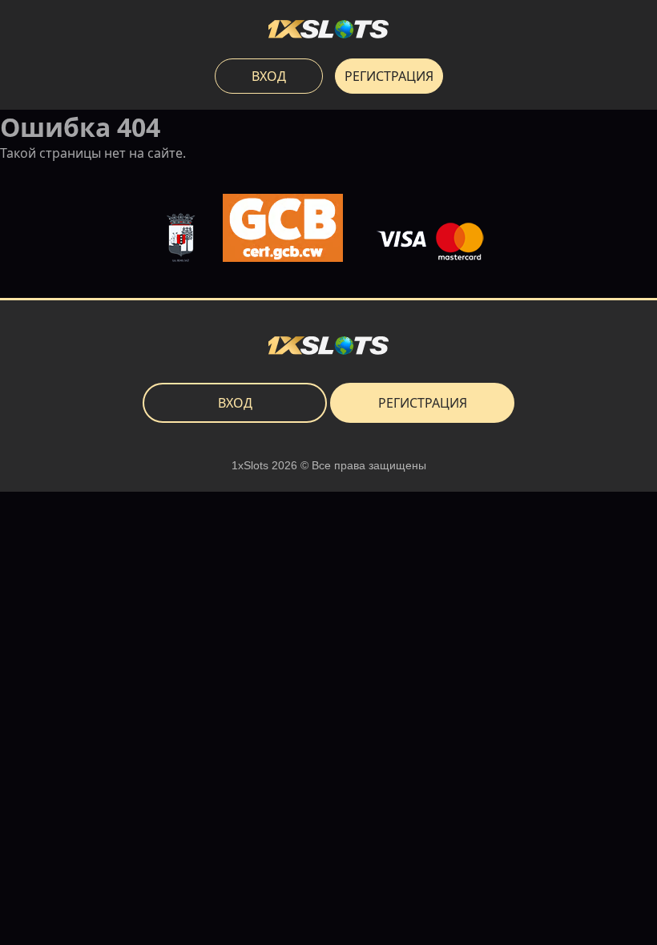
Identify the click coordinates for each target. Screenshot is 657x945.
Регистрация (389, 76)
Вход (269, 76)
